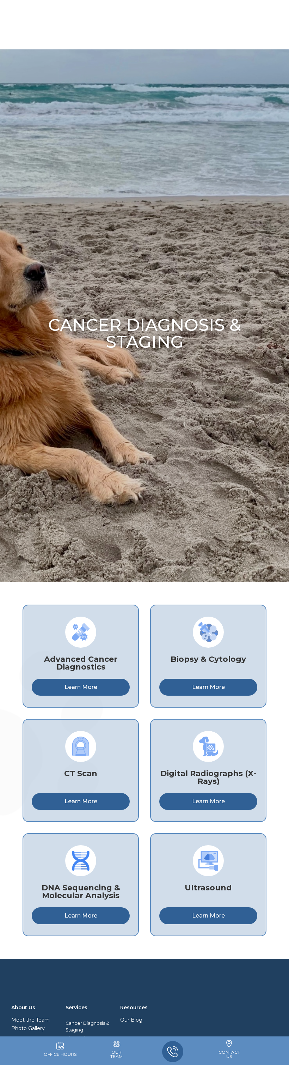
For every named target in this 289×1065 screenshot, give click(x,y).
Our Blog (131, 1020)
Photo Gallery (28, 1028)
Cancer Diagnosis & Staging (87, 1027)
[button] (25, 23)
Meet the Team (30, 1020)
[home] (146, 23)
